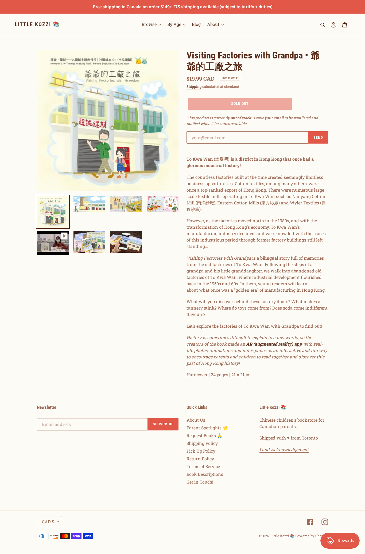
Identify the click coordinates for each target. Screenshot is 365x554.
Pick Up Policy (201, 451)
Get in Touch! (200, 482)
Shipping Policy (202, 443)
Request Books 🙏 (204, 435)
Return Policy (200, 458)
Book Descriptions (205, 474)
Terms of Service (203, 466)
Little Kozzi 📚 (37, 24)
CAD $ (48, 521)
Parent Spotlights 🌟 (207, 427)
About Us (196, 420)
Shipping (194, 86)
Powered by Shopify (311, 535)
